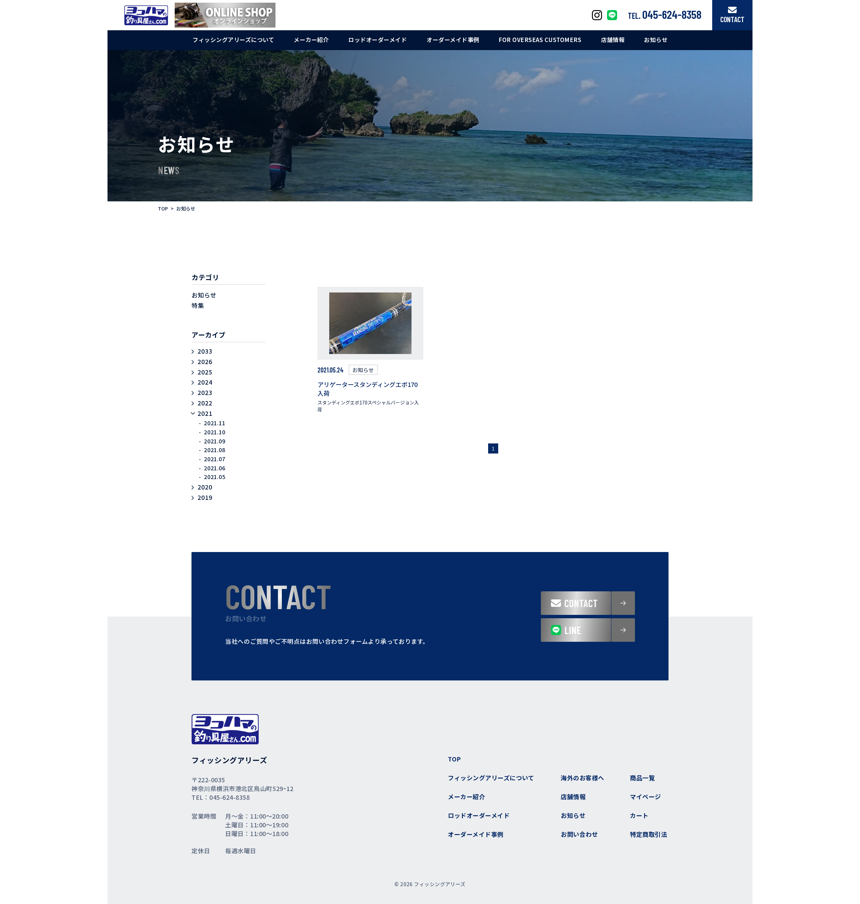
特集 (197, 305)
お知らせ (203, 294)
